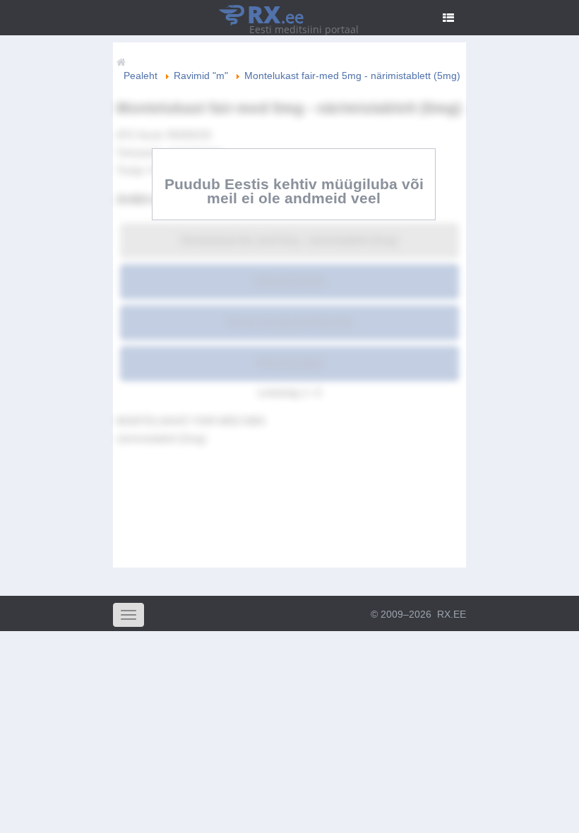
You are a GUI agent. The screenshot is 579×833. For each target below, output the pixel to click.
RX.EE (451, 614)
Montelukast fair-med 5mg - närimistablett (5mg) (289, 240)
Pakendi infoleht (290, 281)
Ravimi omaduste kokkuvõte (289, 322)
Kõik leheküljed (289, 362)
